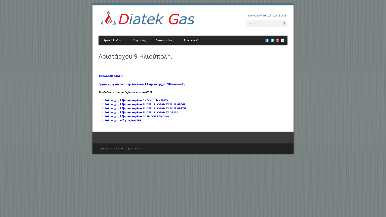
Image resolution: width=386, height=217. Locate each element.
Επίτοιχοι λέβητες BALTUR (123, 120)
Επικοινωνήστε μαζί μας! (263, 15)
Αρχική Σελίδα (112, 40)
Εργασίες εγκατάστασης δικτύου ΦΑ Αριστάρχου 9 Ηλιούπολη (142, 84)
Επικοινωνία (191, 40)
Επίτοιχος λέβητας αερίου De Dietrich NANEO (136, 100)
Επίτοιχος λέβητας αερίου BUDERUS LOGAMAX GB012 (141, 112)
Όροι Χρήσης (133, 148)
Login (284, 15)
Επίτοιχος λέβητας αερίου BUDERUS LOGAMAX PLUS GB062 (145, 104)
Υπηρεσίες (138, 40)
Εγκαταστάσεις (165, 40)
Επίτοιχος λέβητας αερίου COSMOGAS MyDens (137, 116)
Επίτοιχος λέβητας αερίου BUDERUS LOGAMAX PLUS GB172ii (146, 108)
